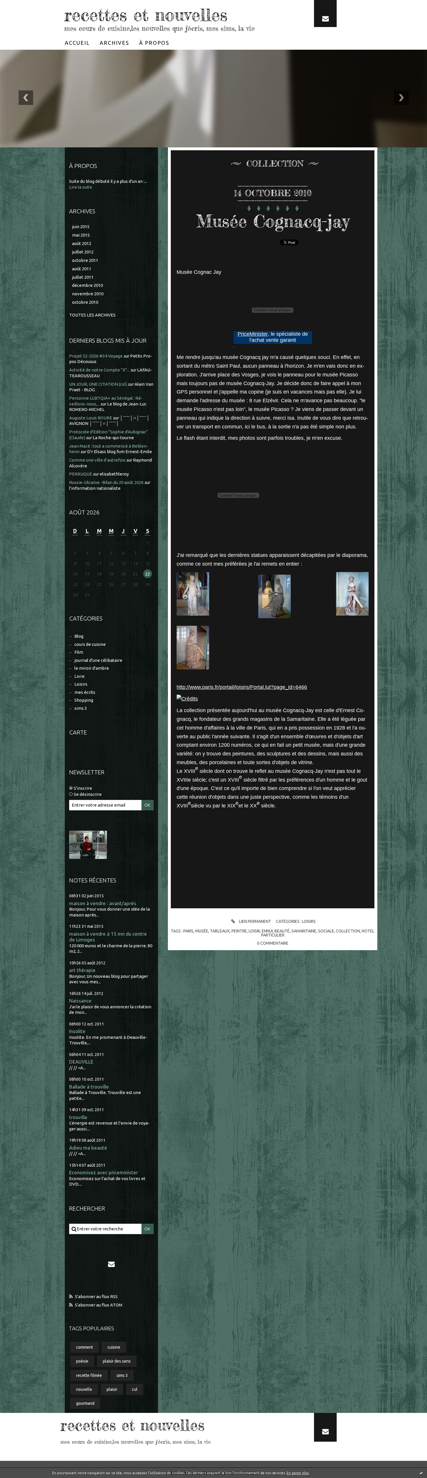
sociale (326, 931)
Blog (78, 636)
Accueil (77, 43)
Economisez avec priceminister (103, 1172)
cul (134, 1389)
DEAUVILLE (81, 1061)
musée (201, 931)
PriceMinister (253, 334)
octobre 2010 (85, 302)
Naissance (80, 1000)
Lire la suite (80, 187)
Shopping (83, 700)
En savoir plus (298, 1473)
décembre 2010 (87, 285)
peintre (239, 931)
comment (84, 1347)
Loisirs (80, 684)
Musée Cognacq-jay (272, 221)
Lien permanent (254, 921)
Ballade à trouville (89, 1086)
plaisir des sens (117, 1361)
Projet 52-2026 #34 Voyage (96, 355)
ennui (267, 931)
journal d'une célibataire (98, 660)
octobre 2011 (85, 260)
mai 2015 (81, 235)
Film (78, 652)
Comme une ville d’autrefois (97, 459)
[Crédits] (187, 699)
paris (188, 931)
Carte (78, 732)
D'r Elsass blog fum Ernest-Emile (119, 451)
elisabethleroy (114, 473)
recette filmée (89, 1375)
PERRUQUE (80, 473)
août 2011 (81, 268)
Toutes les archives (92, 314)
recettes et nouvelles (145, 14)
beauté (282, 931)
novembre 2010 (87, 293)
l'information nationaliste (95, 488)
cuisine (113, 1347)
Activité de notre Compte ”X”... (99, 369)
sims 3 (80, 708)
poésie (82, 1361)
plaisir (112, 1389)
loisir (254, 931)
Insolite (77, 1031)
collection (348, 931)
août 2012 (81, 243)
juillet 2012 (83, 251)
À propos (154, 43)
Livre (79, 676)
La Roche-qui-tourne (113, 437)
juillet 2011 (83, 277)
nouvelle (84, 1389)
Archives (114, 43)
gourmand (85, 1403)
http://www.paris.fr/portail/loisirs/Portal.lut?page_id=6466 (242, 687)
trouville (78, 1117)
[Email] (325, 13)
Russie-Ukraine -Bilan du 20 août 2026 (106, 482)
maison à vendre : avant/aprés (102, 903)
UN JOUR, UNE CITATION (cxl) (98, 384)
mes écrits (84, 692)
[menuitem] (77, 42)
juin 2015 (80, 226)
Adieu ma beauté (88, 1147)
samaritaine (303, 931)
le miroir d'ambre (91, 668)
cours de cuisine (90, 644)
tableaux (220, 931)
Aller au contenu (22, 6)
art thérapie (82, 970)
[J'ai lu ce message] (421, 1472)
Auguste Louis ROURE (90, 417)
